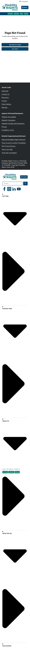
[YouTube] (19, 189)
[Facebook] (4, 189)
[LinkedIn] (14, 189)
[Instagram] (9, 189)
